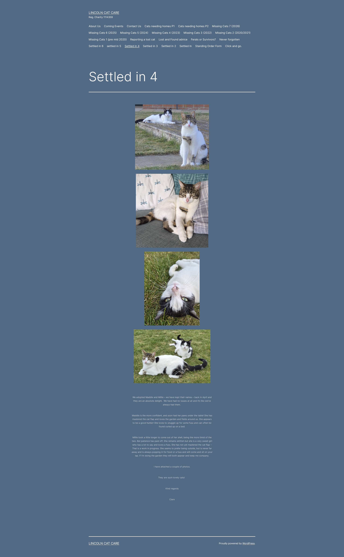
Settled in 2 (168, 46)
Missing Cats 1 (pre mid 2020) (108, 39)
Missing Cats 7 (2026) (226, 26)
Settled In (186, 46)
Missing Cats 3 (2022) (198, 32)
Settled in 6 (96, 46)
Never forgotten (229, 39)
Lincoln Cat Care (104, 13)
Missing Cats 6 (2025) (103, 32)
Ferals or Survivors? (203, 39)
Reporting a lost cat (142, 39)
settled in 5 (114, 46)
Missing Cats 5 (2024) (134, 32)
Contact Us (134, 26)
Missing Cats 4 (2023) (166, 32)
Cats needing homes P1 (160, 26)
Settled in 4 (132, 46)
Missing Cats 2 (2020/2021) (232, 32)
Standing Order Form (208, 46)
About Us (95, 26)
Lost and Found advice (173, 39)
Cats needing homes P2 (193, 26)
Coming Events (113, 26)
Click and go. (233, 46)
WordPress (248, 543)
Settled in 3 (150, 46)
